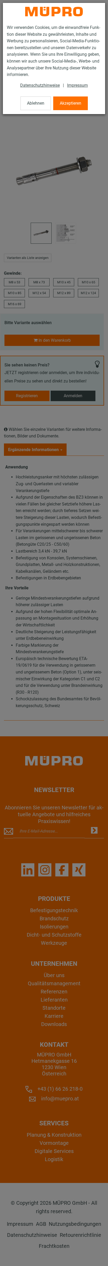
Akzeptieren (70, 103)
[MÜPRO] (54, 11)
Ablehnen (35, 103)
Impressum (77, 85)
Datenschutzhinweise (40, 85)
